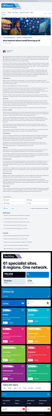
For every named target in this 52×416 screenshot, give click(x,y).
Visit (4, 322)
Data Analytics (15, 12)
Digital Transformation (24, 12)
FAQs (4, 403)
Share (6, 208)
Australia (9, 388)
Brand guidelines (6, 400)
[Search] (49, 13)
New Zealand (30, 388)
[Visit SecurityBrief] (10, 366)
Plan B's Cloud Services (25, 414)
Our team (29, 403)
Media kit (11, 322)
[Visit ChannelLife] (35, 310)
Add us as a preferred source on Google (40, 208)
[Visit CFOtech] (10, 310)
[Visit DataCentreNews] (35, 329)
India (20, 388)
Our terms (41, 403)
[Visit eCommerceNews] (10, 348)
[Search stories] (48, 394)
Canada (15, 388)
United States (38, 388)
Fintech (31, 12)
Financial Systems (27, 37)
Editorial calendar (30, 400)
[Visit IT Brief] (35, 348)
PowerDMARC (41, 414)
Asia (4, 388)
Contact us (17, 400)
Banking (9, 12)
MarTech (19, 37)
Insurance (3, 14)
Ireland (24, 388)
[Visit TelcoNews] (35, 366)
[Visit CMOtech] (10, 329)
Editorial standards (43, 400)
